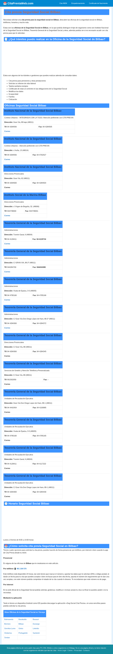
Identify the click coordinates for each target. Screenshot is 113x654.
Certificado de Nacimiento (98, 3)
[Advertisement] (56, 57)
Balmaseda (8, 619)
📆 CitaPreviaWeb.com (18, 3)
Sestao (7, 637)
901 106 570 (21, 569)
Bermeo (7, 624)
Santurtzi (36, 633)
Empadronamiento (78, 3)
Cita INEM (63, 3)
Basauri (36, 619)
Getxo (21, 628)
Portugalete (23, 633)
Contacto (86, 650)
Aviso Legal (62, 650)
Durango (36, 624)
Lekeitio (36, 628)
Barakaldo (23, 619)
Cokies (70, 650)
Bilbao (21, 624)
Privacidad (78, 650)
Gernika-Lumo (9, 628)
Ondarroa (8, 633)
